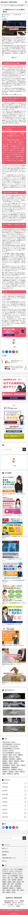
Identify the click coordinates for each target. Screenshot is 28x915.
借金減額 (5, 761)
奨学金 (13, 765)
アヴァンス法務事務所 (7, 744)
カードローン (17, 744)
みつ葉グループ (6, 742)
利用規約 (18, 906)
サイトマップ (11, 906)
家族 (18, 765)
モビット (17, 752)
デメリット (16, 748)
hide (15, 57)
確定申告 (5, 771)
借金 (17, 756)
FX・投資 (4, 19)
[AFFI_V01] (14, 898)
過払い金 (16, 773)
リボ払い (5, 754)
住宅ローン (11, 756)
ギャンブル (5, 746)
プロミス (11, 750)
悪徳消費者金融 (6, 767)
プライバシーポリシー (19, 904)
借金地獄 (19, 759)
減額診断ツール (6, 769)
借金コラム (5, 16)
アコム (13, 742)
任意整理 (5, 756)
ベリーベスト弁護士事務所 (8, 752)
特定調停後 (14, 769)
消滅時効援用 (14, 767)
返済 (4, 773)
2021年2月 (4, 809)
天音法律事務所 (6, 765)
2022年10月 (5, 786)
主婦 (10, 754)
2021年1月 (4, 813)
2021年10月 (5, 794)
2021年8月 (4, 802)
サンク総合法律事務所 (7, 748)
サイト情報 (10, 904)
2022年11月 (5, 783)
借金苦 (11, 761)
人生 (14, 754)
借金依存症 (12, 759)
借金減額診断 (5, 851)
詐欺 (17, 771)
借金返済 (16, 761)
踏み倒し (22, 771)
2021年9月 (4, 798)
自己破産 (11, 771)
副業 (10, 763)
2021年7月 (4, 805)
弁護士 (23, 765)
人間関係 (20, 754)
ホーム (4, 904)
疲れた (20, 769)
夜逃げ (16, 763)
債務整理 (5, 763)
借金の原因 (5, 759)
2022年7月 (4, 790)
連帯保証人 (10, 773)
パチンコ (5, 750)
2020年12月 (5, 817)
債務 (22, 761)
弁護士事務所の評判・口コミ (9, 858)
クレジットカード (13, 746)
